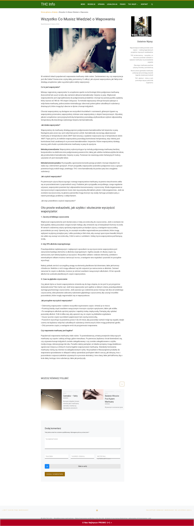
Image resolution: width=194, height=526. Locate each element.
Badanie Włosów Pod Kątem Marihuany (112, 399)
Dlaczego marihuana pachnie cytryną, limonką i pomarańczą (143, 66)
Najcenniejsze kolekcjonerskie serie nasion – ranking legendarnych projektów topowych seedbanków (141, 50)
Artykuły (54, 12)
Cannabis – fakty (70, 396)
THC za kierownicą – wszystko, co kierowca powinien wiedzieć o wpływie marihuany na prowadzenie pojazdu (141, 59)
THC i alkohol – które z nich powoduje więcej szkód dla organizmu (144, 80)
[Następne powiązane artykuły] (122, 384)
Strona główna (46, 12)
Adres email (78, 456)
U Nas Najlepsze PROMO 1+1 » (97, 522)
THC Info (49, 518)
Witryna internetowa (104, 457)
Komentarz (52, 439)
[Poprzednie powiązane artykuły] (117, 384)
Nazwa (49, 456)
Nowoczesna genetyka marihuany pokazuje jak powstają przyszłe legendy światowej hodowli (142, 73)
